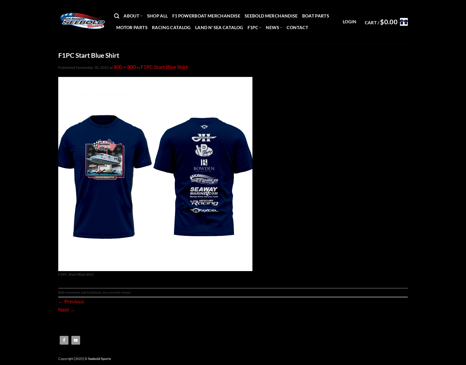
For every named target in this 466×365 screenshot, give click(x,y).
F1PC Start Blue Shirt (164, 67)
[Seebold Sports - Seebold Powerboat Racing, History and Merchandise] (82, 22)
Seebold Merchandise (271, 15)
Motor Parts (132, 27)
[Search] (116, 15)
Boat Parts (315, 15)
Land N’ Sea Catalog (219, 27)
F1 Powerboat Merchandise (206, 15)
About (131, 15)
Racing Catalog (171, 27)
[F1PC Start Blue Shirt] (155, 173)
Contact (297, 27)
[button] (350, 22)
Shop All (157, 15)
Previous (71, 301)
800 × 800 (125, 67)
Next (66, 310)
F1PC (253, 27)
